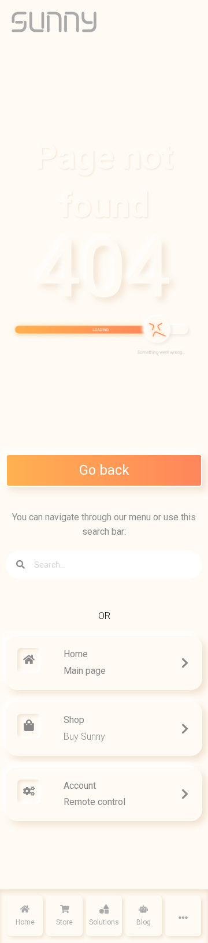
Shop (74, 719)
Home (76, 653)
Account (80, 785)
